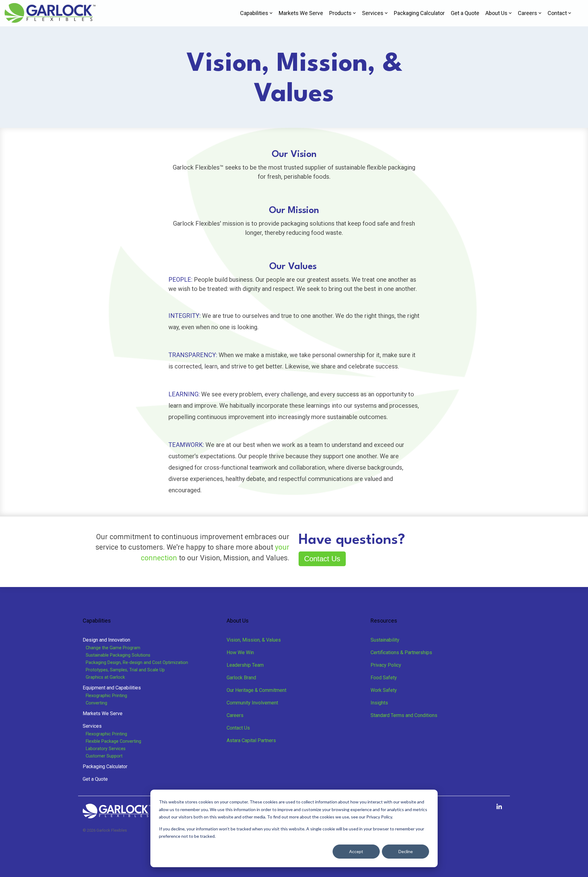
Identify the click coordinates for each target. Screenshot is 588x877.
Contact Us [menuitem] (238, 728)
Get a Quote (465, 13)
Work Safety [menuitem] (384, 690)
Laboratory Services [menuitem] (106, 748)
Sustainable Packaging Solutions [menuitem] (118, 655)
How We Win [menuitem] (240, 652)
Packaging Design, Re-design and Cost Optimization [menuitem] (137, 662)
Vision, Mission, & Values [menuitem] (254, 640)
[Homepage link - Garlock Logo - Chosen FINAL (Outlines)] (117, 815)
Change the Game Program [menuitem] (113, 647)
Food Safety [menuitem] (384, 678)
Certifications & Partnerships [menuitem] (401, 652)
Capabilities (254, 13)
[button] (499, 807)
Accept (356, 851)
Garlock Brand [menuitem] (241, 678)
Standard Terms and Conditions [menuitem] (404, 715)
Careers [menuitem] (235, 715)
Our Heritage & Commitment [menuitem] (256, 690)
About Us (496, 13)
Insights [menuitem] (379, 703)
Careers (527, 13)
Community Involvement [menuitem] (252, 703)
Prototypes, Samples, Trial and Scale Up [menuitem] (125, 670)
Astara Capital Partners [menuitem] (251, 740)
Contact (557, 13)
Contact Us (322, 559)
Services (372, 13)
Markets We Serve (301, 13)
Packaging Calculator (419, 13)
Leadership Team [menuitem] (245, 665)
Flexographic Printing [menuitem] (106, 695)
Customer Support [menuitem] (104, 756)
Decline (405, 851)
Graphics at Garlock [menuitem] (105, 677)
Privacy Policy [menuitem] (386, 665)
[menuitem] (106, 640)
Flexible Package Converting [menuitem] (113, 741)
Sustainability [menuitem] (385, 640)
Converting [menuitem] (96, 703)
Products (340, 13)
